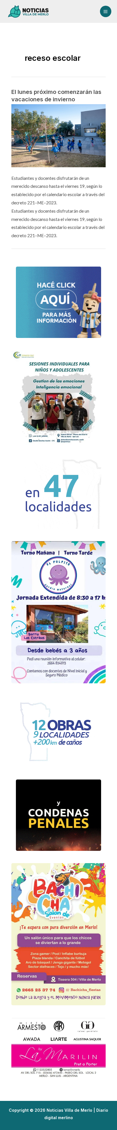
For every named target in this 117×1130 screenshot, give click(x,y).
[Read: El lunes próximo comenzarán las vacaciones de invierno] (58, 135)
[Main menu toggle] (105, 11)
